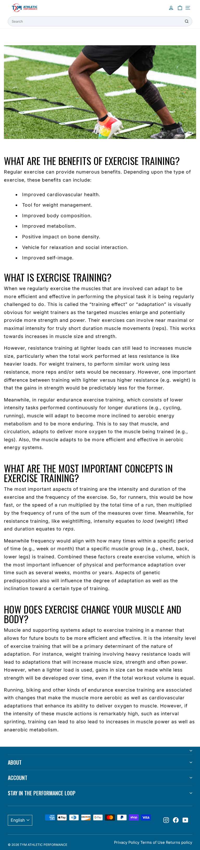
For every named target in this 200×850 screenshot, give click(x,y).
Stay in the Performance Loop (42, 793)
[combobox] (100, 21)
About (15, 762)
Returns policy (179, 842)
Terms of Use (152, 842)
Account (17, 778)
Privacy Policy (126, 842)
